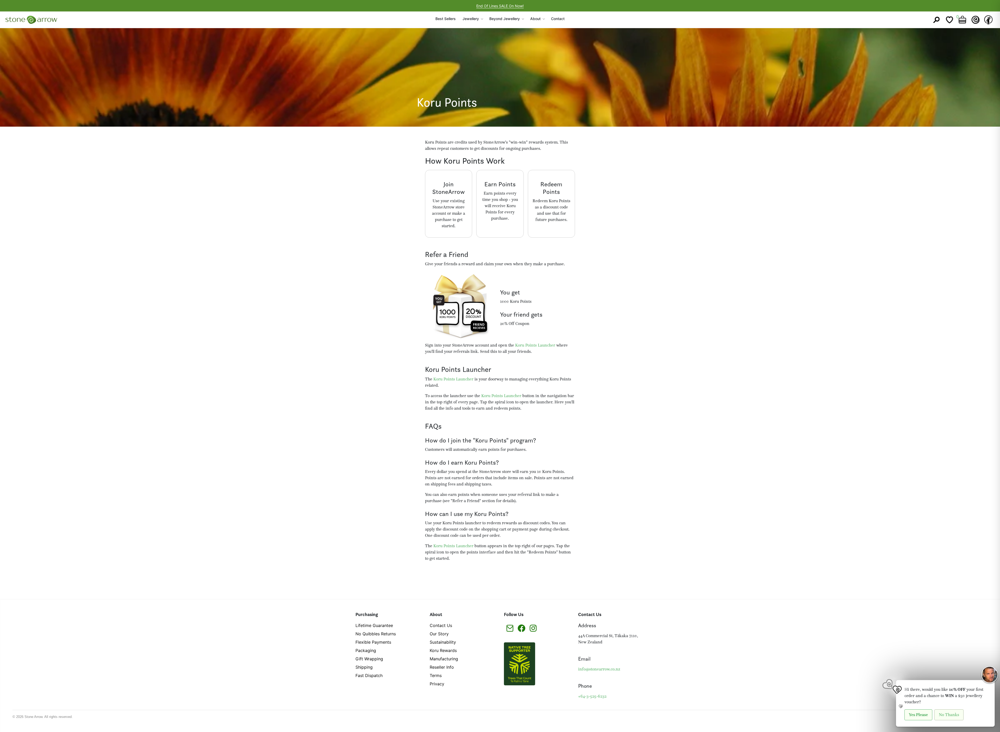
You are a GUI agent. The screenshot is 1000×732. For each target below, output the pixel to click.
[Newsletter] (510, 627)
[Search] (936, 20)
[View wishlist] (949, 20)
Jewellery (471, 18)
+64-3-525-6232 (592, 696)
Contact (558, 18)
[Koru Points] (975, 20)
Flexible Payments (373, 642)
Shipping (364, 667)
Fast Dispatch (369, 675)
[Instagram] (533, 627)
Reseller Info (442, 667)
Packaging (365, 650)
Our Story (439, 633)
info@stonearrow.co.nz (599, 669)
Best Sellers (445, 18)
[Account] (988, 20)
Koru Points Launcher (535, 345)
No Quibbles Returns (375, 633)
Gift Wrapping (369, 658)
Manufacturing (444, 658)
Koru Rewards (443, 650)
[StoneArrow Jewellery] (31, 20)
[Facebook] (521, 627)
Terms (436, 675)
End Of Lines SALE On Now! (500, 6)
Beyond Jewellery (504, 18)
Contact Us (441, 625)
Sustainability (443, 642)
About (535, 18)
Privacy (437, 683)
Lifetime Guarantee (374, 625)
